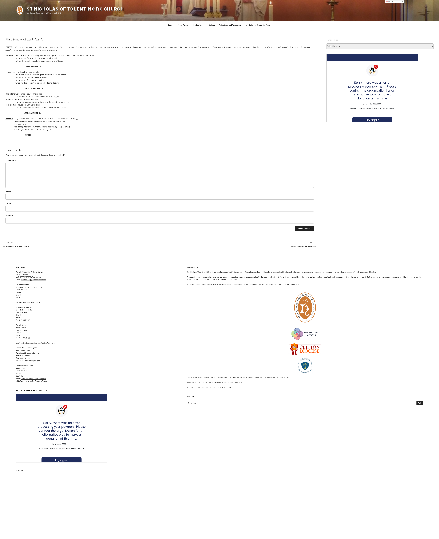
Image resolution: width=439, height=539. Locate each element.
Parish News (198, 25)
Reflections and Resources (230, 25)
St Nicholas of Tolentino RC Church (75, 9)
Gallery (212, 25)
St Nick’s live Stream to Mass (258, 25)
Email (8, 204)
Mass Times (183, 25)
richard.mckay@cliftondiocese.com (33, 280)
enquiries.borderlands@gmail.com (33, 379)
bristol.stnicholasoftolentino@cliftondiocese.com (38, 343)
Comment (10, 160)
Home (170, 25)
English (390, 1)
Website (9, 215)
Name (8, 192)
